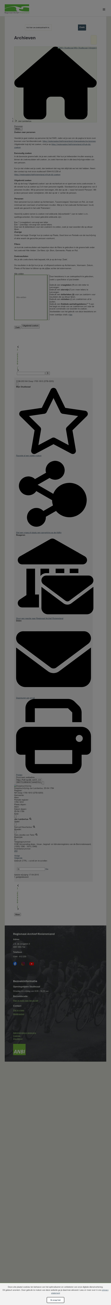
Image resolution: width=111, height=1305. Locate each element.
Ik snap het (55, 1300)
